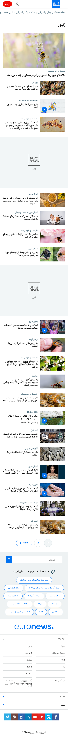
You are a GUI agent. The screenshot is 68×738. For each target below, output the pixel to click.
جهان (30, 646)
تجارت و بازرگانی (58, 653)
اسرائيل (34, 430)
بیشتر (62, 705)
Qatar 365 (32, 412)
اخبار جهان (33, 194)
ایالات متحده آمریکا (19, 604)
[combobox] (34, 559)
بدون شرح (33, 321)
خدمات (62, 697)
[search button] (9, 559)
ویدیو (62, 674)
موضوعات (60, 639)
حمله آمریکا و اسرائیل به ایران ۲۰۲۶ (19, 13)
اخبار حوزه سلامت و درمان (26, 212)
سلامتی (55, 612)
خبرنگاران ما (60, 681)
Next (25, 543)
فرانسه (35, 375)
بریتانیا (35, 82)
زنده (7, 3)
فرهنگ (29, 667)
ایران (40, 604)
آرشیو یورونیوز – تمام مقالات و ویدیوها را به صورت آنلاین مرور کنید (18, 683)
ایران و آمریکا (34, 596)
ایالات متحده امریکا (29, 502)
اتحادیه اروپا (12, 596)
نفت (41, 612)
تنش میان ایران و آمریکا (19, 612)
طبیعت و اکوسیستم (56, 71)
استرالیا (34, 520)
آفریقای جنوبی (31, 448)
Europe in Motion (28, 100)
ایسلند (54, 604)
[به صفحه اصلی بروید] (56, 4)
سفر (63, 667)
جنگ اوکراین (13, 588)
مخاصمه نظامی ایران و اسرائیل (51, 13)
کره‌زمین (28, 653)
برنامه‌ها (28, 674)
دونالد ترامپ (55, 596)
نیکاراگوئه (33, 339)
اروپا (63, 646)
